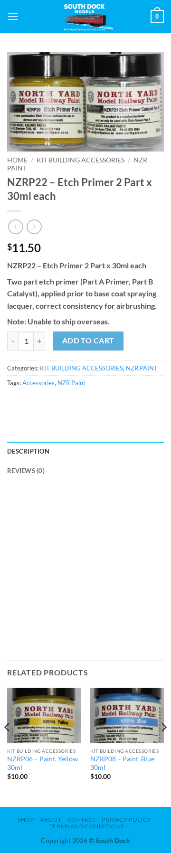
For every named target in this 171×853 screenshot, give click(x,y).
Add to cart (88, 340)
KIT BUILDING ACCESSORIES (80, 160)
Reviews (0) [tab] (26, 470)
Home (17, 160)
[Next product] (15, 226)
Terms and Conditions (86, 826)
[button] (13, 16)
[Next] (163, 746)
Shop (26, 819)
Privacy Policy (126, 819)
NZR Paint (71, 383)
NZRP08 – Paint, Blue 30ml (122, 763)
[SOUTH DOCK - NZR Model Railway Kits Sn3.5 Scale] (86, 16)
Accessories (38, 383)
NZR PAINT (142, 368)
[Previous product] (34, 226)
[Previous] (7, 746)
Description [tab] (28, 451)
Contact (81, 819)
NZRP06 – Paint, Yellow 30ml (42, 763)
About (50, 819)
